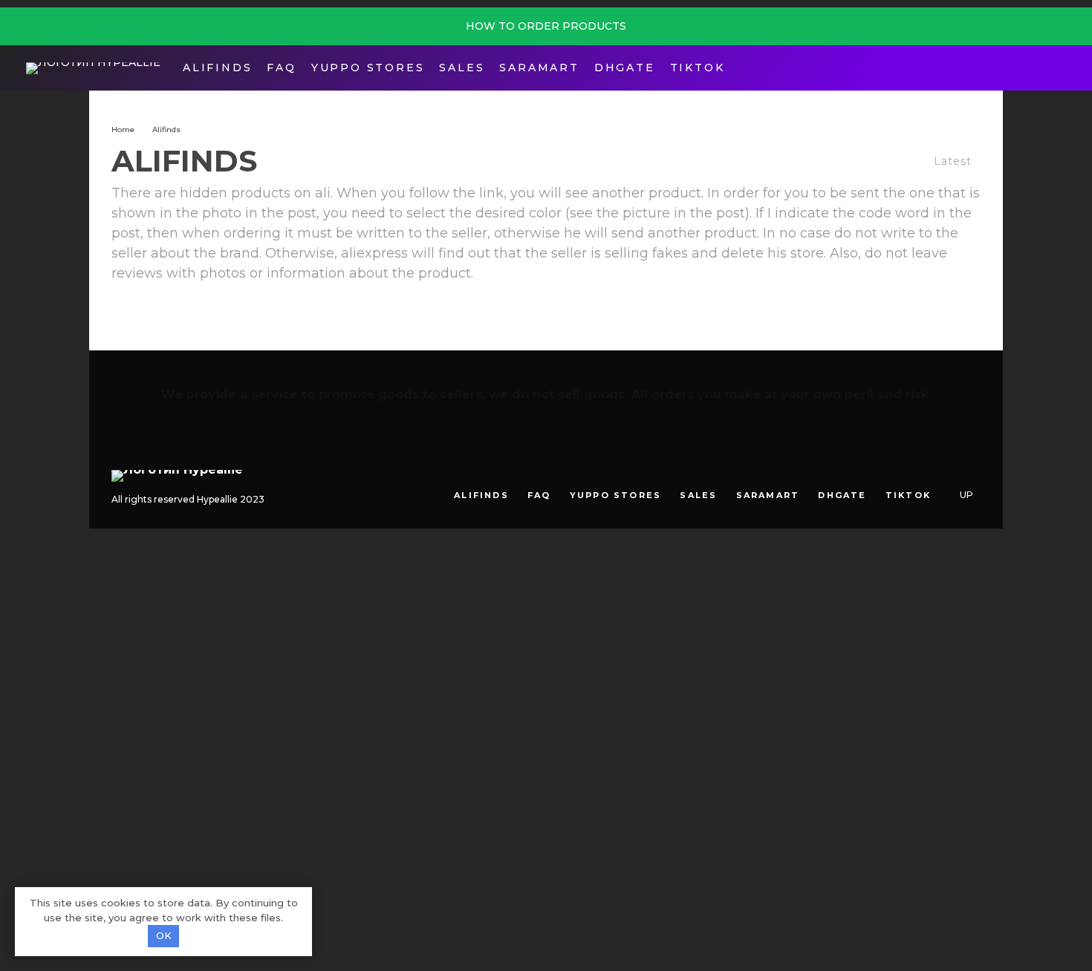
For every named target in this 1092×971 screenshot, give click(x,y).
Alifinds (217, 67)
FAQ (281, 67)
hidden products (235, 193)
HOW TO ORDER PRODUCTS (546, 26)
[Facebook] (1012, 68)
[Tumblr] (926, 470)
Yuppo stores (368, 67)
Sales (461, 67)
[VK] (948, 470)
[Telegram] (1035, 68)
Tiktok (697, 67)
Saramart (539, 67)
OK (164, 935)
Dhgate (624, 67)
